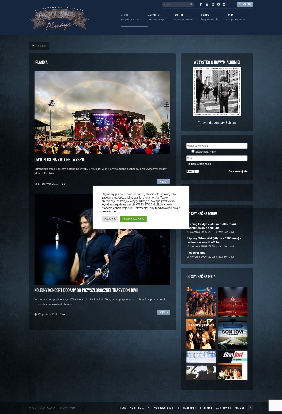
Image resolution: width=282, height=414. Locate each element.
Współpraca (136, 408)
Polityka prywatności (160, 408)
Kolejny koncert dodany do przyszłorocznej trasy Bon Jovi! (86, 290)
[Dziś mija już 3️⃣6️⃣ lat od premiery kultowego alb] (201, 302)
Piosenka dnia (195, 252)
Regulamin (206, 408)
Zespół (131, 17)
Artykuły (157, 17)
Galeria (209, 17)
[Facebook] (201, 4)
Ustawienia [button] (110, 218)
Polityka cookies (186, 408)
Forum (236, 17)
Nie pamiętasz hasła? (199, 163)
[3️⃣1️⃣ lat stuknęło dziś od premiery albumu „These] (201, 334)
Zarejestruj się (237, 171)
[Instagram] (206, 4)
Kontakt (239, 408)
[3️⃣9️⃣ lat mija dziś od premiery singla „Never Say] (232, 365)
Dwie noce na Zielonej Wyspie (60, 159)
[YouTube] (212, 4)
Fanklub (183, 17)
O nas (123, 408)
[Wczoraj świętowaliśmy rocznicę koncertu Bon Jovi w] (232, 334)
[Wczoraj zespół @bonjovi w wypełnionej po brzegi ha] (232, 302)
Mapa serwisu (223, 408)
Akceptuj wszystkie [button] (133, 218)
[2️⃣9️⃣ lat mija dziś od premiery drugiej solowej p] (201, 365)
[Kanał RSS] (224, 4)
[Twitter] (218, 4)
